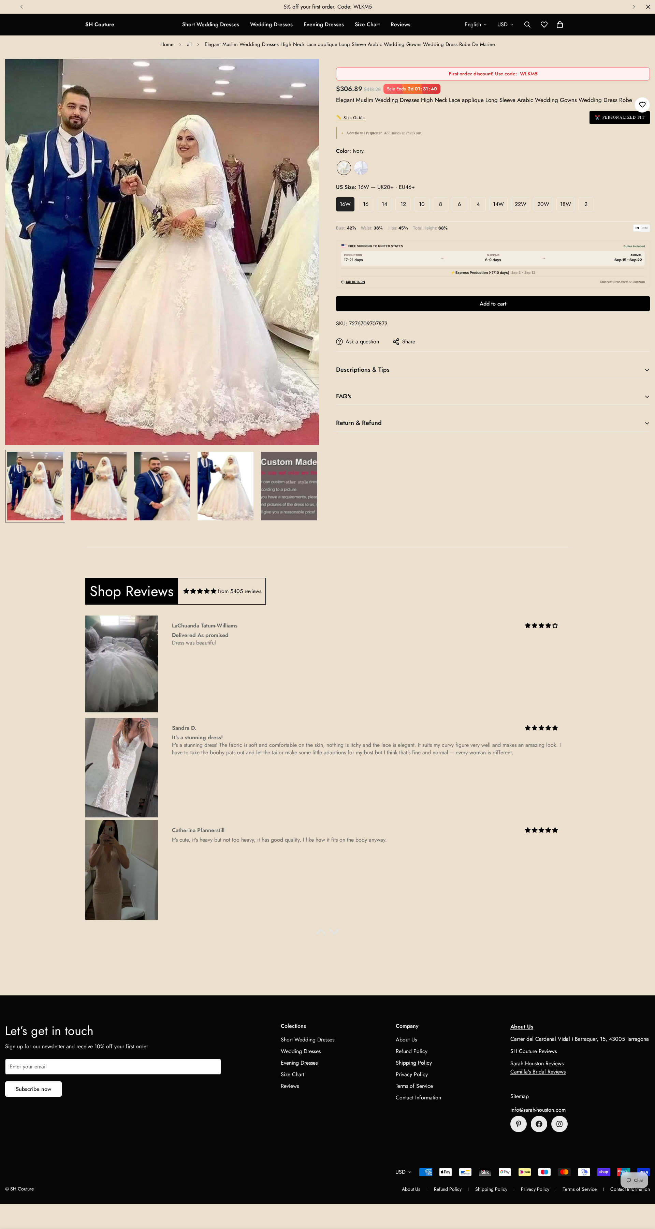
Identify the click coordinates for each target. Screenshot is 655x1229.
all (189, 44)
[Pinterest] (518, 1124)
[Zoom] (304, 73)
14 (384, 204)
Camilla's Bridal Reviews (538, 1072)
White (361, 168)
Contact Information (418, 1097)
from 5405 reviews (239, 591)
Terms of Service (414, 1086)
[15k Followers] (539, 1124)
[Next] (633, 7)
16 (365, 204)
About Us (406, 1039)
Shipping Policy (414, 1063)
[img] (200, 591)
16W (345, 204)
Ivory (344, 168)
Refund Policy (411, 1051)
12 (403, 204)
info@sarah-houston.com (538, 1110)
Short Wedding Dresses (210, 24)
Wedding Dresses (271, 24)
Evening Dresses (324, 24)
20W (543, 204)
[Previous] (21, 7)
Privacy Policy (412, 1074)
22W (520, 204)
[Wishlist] (642, 105)
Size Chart (367, 24)
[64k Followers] (559, 1124)
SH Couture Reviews (533, 1051)
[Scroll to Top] (642, 1192)
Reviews (400, 24)
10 (422, 204)
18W (565, 204)
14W (498, 204)
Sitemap (519, 1096)
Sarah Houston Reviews (537, 1063)
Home (167, 44)
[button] (560, 24)
